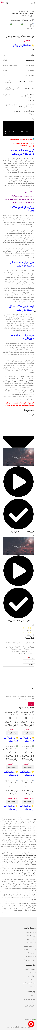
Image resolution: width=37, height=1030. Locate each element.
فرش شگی (30, 383)
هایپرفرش (17, 1027)
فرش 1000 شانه (13, 378)
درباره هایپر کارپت (30, 1006)
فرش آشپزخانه (31, 953)
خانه (32, 11)
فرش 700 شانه (24, 11)
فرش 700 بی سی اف (30, 960)
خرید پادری (32, 979)
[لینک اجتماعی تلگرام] (14, 111)
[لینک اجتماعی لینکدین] (17, 111)
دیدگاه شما (30, 665)
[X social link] (22, 111)
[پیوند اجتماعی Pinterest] (19, 111)
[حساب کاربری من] (7, 3)
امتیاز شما (31, 658)
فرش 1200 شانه (31, 936)
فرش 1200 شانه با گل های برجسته (16, 870)
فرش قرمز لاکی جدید (30, 956)
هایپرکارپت (33, 819)
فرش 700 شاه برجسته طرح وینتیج (21, 531)
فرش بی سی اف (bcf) (29, 949)
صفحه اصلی (32, 995)
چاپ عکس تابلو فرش (29, 983)
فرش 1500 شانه (22, 381)
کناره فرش (32, 986)
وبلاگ (34, 1002)
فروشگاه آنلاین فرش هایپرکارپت (25, 376)
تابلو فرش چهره (23, 855)
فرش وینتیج (11, 873)
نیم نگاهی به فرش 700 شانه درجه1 (21, 620)
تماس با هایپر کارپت (30, 999)
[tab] (31, 114)
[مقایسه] (15, 786)
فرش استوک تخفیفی (30, 946)
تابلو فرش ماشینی (8, 381)
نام (33, 688)
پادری (15, 381)
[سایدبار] (34, 311)
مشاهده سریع (10, 786)
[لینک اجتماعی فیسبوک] (24, 111)
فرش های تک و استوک (29, 895)
